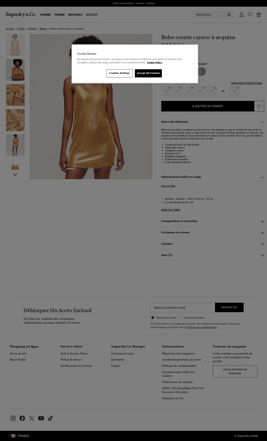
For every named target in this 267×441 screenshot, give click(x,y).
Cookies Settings (119, 73)
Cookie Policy (154, 62)
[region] (134, 64)
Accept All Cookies (148, 73)
